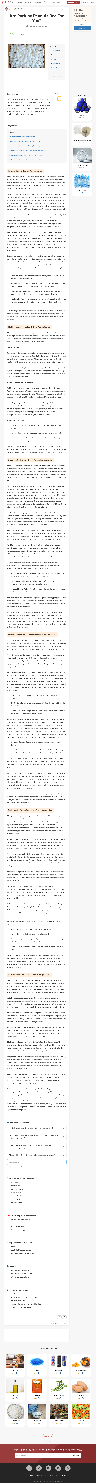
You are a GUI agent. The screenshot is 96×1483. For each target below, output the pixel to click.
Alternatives (56, 76)
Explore (37, 2)
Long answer (56, 54)
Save (65, 9)
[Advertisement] (41, 1335)
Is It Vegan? (28, 2)
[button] (37, 1128)
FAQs (54, 59)
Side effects (56, 63)
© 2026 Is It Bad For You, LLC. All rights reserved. (48, 1481)
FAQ (45, 1475)
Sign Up (85, 2)
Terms (64, 1475)
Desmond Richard (61, 1320)
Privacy (58, 1475)
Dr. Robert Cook (19, 9)
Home (32, 1475)
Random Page (74, 2)
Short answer (57, 50)
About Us (19, 2)
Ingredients (56, 67)
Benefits (55, 72)
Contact (51, 1475)
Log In (93, 2)
